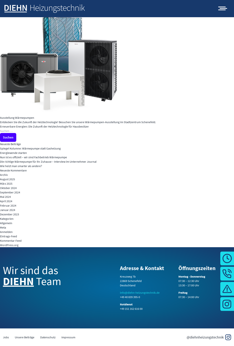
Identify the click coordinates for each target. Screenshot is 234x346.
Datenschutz (48, 337)
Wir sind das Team (32, 276)
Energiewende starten (13, 153)
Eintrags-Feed (8, 236)
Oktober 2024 (8, 188)
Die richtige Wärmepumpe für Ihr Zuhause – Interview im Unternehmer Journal (48, 161)
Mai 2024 (5, 197)
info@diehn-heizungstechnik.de (140, 292)
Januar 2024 (7, 210)
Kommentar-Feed (11, 240)
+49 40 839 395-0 (130, 297)
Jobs (6, 337)
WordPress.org (9, 245)
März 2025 (6, 183)
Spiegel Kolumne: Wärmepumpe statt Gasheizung (30, 148)
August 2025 (7, 179)
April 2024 (6, 201)
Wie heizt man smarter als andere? (21, 166)
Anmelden (6, 232)
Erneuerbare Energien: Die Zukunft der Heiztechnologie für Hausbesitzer (44, 126)
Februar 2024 (8, 205)
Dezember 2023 (9, 214)
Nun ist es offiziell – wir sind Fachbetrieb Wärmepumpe (33, 157)
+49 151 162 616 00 (131, 309)
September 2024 (10, 192)
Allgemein (6, 223)
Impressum (68, 337)
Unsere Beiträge (24, 337)
